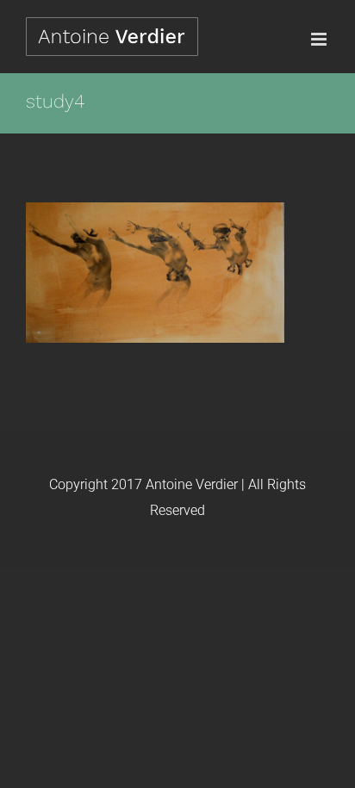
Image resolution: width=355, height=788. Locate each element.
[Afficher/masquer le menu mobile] (320, 39)
